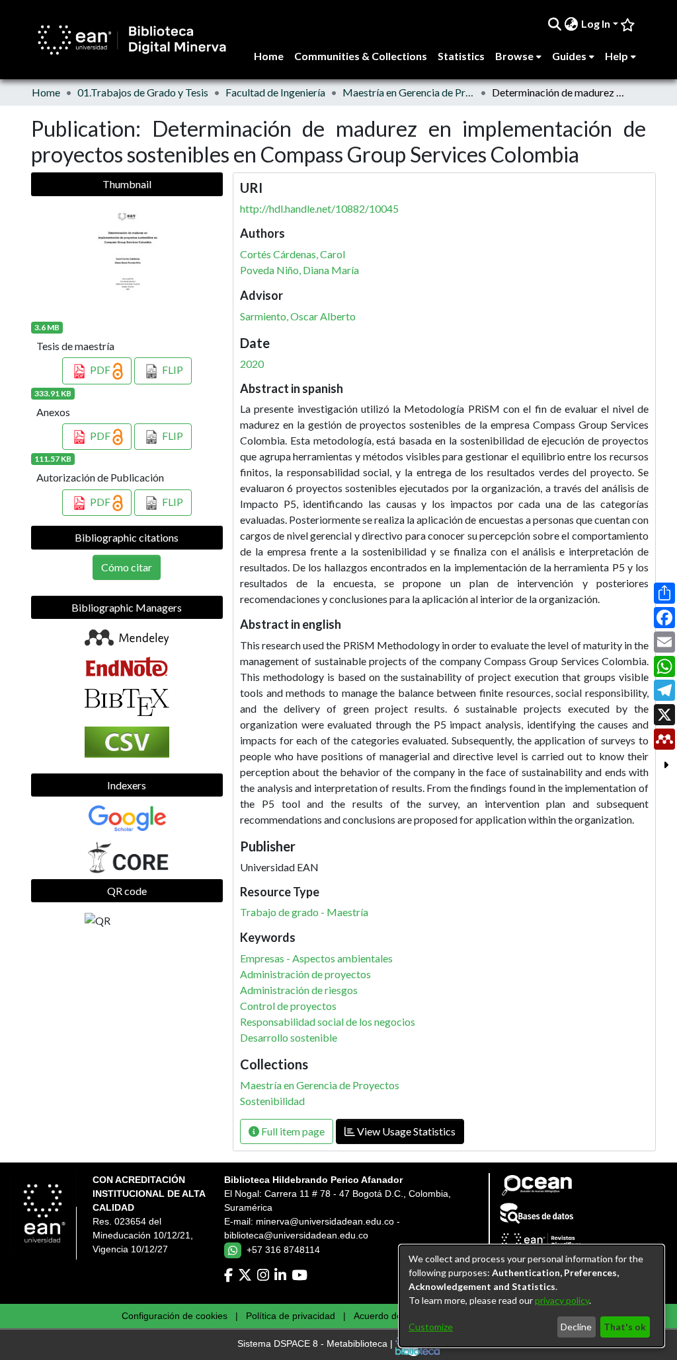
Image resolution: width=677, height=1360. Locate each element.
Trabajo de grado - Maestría (304, 912)
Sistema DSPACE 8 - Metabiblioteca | (316, 1344)
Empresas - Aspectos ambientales (316, 958)
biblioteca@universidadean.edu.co (296, 1235)
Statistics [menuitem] (461, 56)
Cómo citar (126, 567)
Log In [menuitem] (595, 23)
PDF (100, 369)
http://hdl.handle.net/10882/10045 (319, 208)
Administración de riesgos (299, 990)
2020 (252, 363)
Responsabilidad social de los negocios (327, 1021)
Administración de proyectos (305, 974)
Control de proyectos (288, 1005)
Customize (431, 1326)
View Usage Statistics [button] (405, 1131)
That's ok (625, 1326)
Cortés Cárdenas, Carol (292, 254)
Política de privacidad (290, 1315)
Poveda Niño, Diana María (299, 270)
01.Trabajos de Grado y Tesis (142, 92)
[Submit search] (555, 24)
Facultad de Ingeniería (275, 92)
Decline (576, 1326)
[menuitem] (571, 24)
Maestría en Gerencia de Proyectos (408, 92)
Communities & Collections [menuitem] (360, 56)
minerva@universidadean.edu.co (325, 1221)
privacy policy (562, 1300)
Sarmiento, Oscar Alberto (298, 316)
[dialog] (531, 1296)
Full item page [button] (292, 1131)
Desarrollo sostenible (288, 1037)
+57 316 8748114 (283, 1249)
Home (46, 92)
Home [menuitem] (269, 56)
